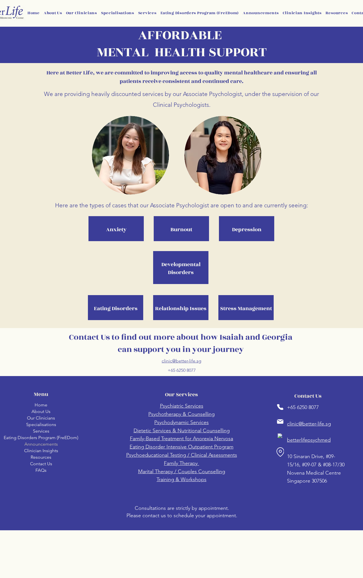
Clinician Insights (41, 450)
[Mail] (280, 421)
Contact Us (41, 463)
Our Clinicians (41, 418)
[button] (117, 13)
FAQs (41, 470)
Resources (41, 457)
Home (41, 405)
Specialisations (41, 424)
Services (41, 431)
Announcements (41, 444)
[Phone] (280, 407)
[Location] (280, 452)
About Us (40, 411)
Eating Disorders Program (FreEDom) (41, 437)
